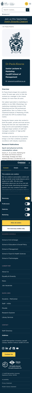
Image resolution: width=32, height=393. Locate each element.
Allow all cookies (16, 222)
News (4, 281)
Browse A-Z (5, 14)
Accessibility (5, 379)
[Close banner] (29, 163)
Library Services (7, 317)
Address (5, 335)
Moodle (4, 308)
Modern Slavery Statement (9, 386)
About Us (5, 272)
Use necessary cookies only (16, 228)
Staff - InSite (6, 303)
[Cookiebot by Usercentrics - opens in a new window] (18, 163)
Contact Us (9, 354)
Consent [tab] (5, 168)
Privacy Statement (7, 383)
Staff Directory (7, 331)
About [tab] (26, 168)
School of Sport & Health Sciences (14, 254)
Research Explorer (8, 313)
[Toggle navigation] (30, 3)
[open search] (26, 3)
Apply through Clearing (16, 21)
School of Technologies (10, 258)
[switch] (27, 203)
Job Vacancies (7, 285)
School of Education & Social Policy (14, 244)
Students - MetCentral (9, 299)
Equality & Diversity (9, 276)
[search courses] (27, 9)
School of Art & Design (10, 240)
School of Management (10, 249)
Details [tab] (16, 168)
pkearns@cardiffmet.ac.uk (16, 81)
